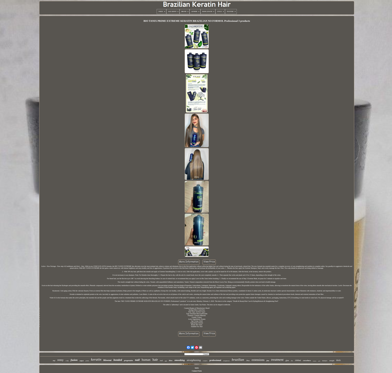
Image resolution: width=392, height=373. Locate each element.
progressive (128, 360)
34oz (248, 360)
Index (197, 368)
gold (319, 361)
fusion (74, 360)
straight (331, 360)
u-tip (67, 360)
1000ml (298, 360)
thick (338, 360)
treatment (277, 359)
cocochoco (307, 360)
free (268, 360)
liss (292, 360)
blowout (107, 360)
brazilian (238, 359)
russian (314, 361)
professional (215, 360)
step (54, 360)
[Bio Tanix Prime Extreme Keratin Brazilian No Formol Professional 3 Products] (197, 36)
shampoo (324, 360)
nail (137, 359)
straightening (194, 360)
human (146, 359)
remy (60, 359)
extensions (258, 359)
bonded (118, 359)
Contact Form (197, 371)
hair (155, 359)
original (82, 360)
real (161, 360)
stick (166, 361)
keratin (96, 359)
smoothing (179, 360)
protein (87, 360)
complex (205, 360)
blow (170, 360)
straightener (226, 360)
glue (287, 360)
